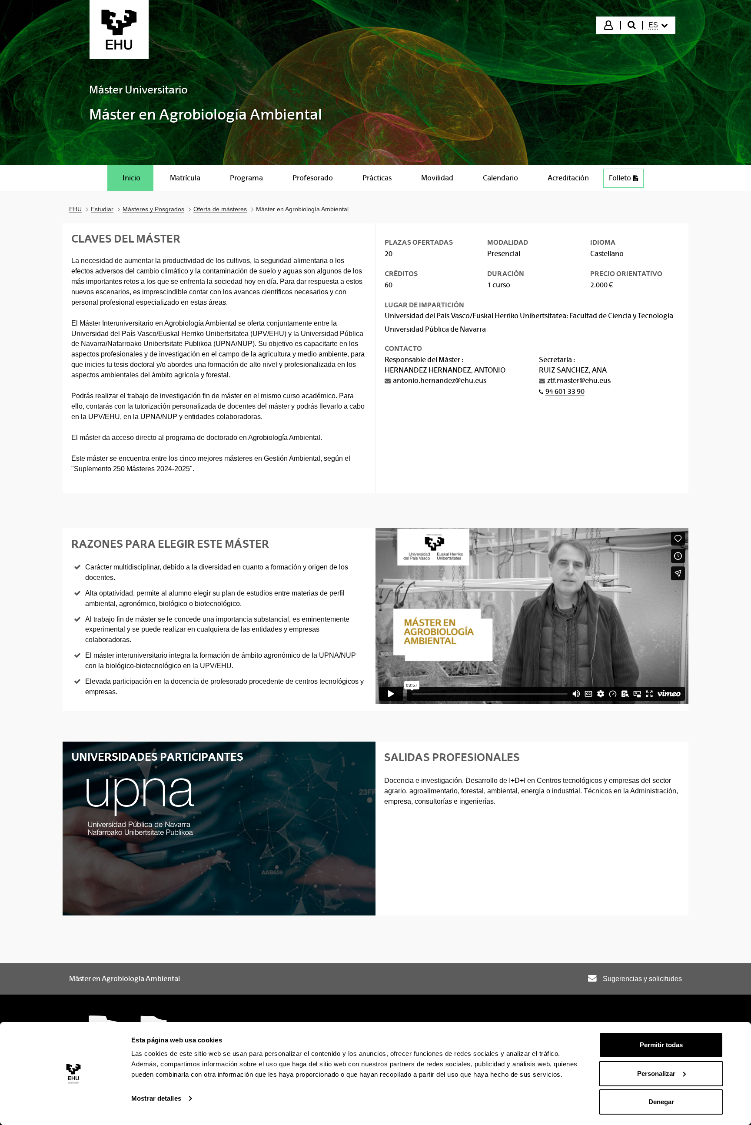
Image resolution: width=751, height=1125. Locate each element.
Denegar (661, 1101)
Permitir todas (661, 1044)
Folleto (620, 178)
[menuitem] (658, 25)
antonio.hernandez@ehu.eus (439, 380)
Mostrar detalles (156, 1098)
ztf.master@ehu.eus (579, 380)
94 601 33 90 (565, 391)
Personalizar (656, 1073)
